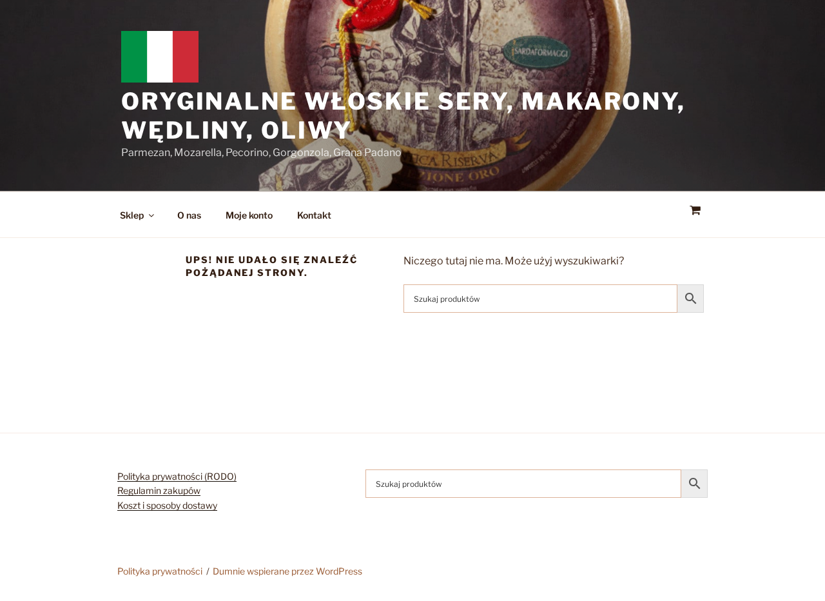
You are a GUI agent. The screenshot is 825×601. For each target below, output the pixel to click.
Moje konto (249, 215)
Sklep (132, 215)
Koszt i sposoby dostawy (167, 505)
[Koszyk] (694, 210)
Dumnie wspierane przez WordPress (287, 571)
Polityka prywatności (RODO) (177, 476)
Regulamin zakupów (158, 490)
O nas (189, 215)
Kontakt (314, 215)
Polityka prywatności (159, 571)
